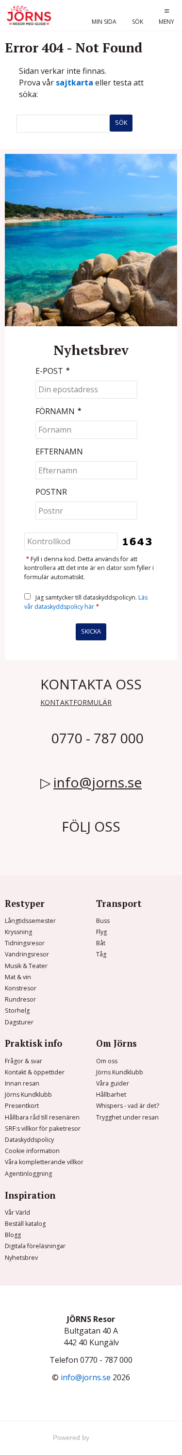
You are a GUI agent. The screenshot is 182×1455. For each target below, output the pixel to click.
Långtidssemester (30, 921)
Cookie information (32, 1151)
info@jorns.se (97, 782)
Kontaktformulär (76, 702)
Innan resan (22, 1083)
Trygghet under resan (127, 1117)
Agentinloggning (28, 1174)
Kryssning (18, 932)
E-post (52, 371)
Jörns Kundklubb (28, 1094)
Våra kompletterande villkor (44, 1162)
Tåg (101, 954)
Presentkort (22, 1106)
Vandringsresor (27, 954)
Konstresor (20, 988)
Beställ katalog (25, 1224)
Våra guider (112, 1083)
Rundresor (20, 999)
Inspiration (30, 1195)
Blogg (13, 1235)
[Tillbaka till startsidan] (30, 15)
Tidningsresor (25, 943)
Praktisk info (33, 1043)
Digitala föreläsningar (35, 1246)
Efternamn (59, 451)
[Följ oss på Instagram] (78, 845)
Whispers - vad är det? (127, 1106)
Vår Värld (17, 1212)
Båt (100, 943)
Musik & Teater (26, 966)
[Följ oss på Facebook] (67, 845)
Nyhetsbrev (21, 1258)
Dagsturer (19, 1022)
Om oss (106, 1061)
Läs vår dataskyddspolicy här (86, 602)
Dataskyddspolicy (29, 1140)
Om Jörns (116, 1043)
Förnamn (58, 411)
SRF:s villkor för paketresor (43, 1128)
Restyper (25, 903)
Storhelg (17, 1010)
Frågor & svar (23, 1061)
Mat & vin (18, 977)
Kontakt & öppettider (35, 1072)
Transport (119, 903)
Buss (103, 921)
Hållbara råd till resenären (42, 1117)
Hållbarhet (111, 1094)
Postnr (51, 492)
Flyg (101, 932)
